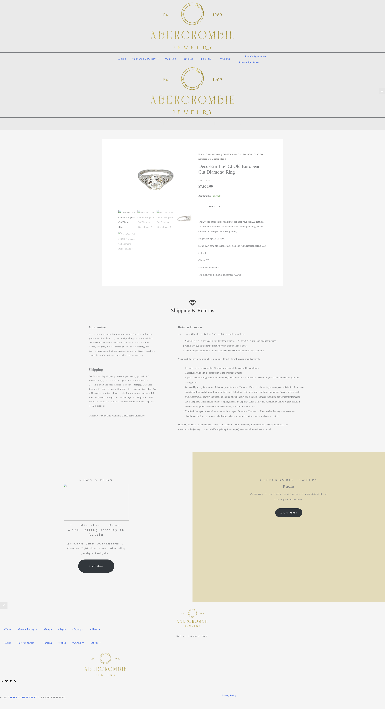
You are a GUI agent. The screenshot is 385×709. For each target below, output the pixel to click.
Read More (96, 566)
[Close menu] (4, 605)
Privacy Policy (229, 695)
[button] (157, 58)
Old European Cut (232, 154)
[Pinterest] (15, 681)
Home (201, 154)
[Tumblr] (11, 681)
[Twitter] (6, 681)
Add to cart (215, 206)
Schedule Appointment (249, 62)
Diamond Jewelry (214, 154)
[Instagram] (2, 681)
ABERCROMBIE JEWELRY (22, 697)
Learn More (288, 512)
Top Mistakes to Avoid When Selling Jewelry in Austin (96, 529)
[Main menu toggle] (382, 91)
